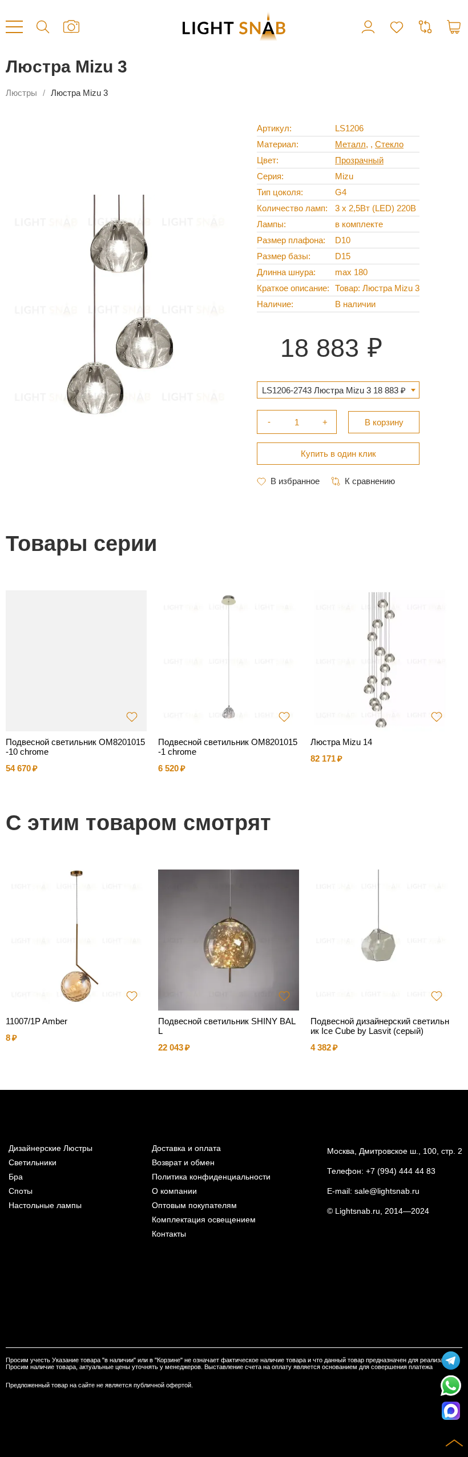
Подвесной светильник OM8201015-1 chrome (227, 746)
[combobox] (338, 390)
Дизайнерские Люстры (50, 1148)
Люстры (21, 93)
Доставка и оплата (186, 1148)
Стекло (389, 144)
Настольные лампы (45, 1205)
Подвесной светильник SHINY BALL (227, 1026)
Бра (16, 1177)
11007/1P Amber (36, 1021)
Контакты (169, 1234)
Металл (350, 144)
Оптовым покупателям (194, 1205)
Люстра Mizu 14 (341, 742)
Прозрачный (359, 160)
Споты (21, 1191)
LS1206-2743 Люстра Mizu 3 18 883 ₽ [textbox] (334, 390)
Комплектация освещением (204, 1219)
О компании (174, 1191)
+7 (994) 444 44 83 (400, 1171)
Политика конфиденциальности (211, 1177)
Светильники (33, 1162)
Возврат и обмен (183, 1162)
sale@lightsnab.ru (386, 1191)
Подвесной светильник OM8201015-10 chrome (75, 746)
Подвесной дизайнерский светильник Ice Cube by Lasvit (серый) (379, 1026)
